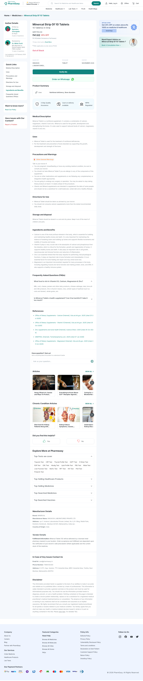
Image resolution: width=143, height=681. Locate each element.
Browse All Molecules (49, 643)
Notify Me (63, 72)
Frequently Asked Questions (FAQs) (12, 95)
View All (88, 371)
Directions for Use (12, 82)
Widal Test (86, 465)
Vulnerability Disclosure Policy (90, 642)
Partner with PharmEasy (12, 645)
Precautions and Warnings (11, 77)
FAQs (44, 652)
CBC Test (46, 465)
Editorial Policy (85, 636)
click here (62, 611)
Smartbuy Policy (86, 658)
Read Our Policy (10, 109)
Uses (8, 72)
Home (7, 15)
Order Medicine (9, 654)
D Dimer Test (83, 462)
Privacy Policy (85, 639)
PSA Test (79, 469)
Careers (7, 639)
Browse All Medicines (49, 639)
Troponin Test (39, 462)
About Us (7, 636)
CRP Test (49, 462)
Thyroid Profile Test (61, 462)
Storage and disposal (13, 86)
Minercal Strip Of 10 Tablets (36, 15)
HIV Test (71, 469)
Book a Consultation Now (110, 45)
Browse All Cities (47, 646)
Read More (48, 42)
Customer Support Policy (88, 652)
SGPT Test (73, 462)
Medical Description (13, 68)
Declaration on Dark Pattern (89, 649)
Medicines (17, 15)
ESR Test (37, 465)
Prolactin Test (39, 472)
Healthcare (59, 9)
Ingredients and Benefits (14, 90)
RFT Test (63, 469)
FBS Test (78, 465)
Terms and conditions (87, 645)
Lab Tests (72, 9)
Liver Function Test (40, 469)
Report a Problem (11, 124)
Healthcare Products (11, 657)
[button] (74, 3)
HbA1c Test (53, 469)
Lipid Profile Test (67, 465)
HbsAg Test (55, 465)
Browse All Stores (48, 649)
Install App (109, 30)
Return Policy (84, 655)
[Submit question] (92, 361)
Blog (5, 642)
